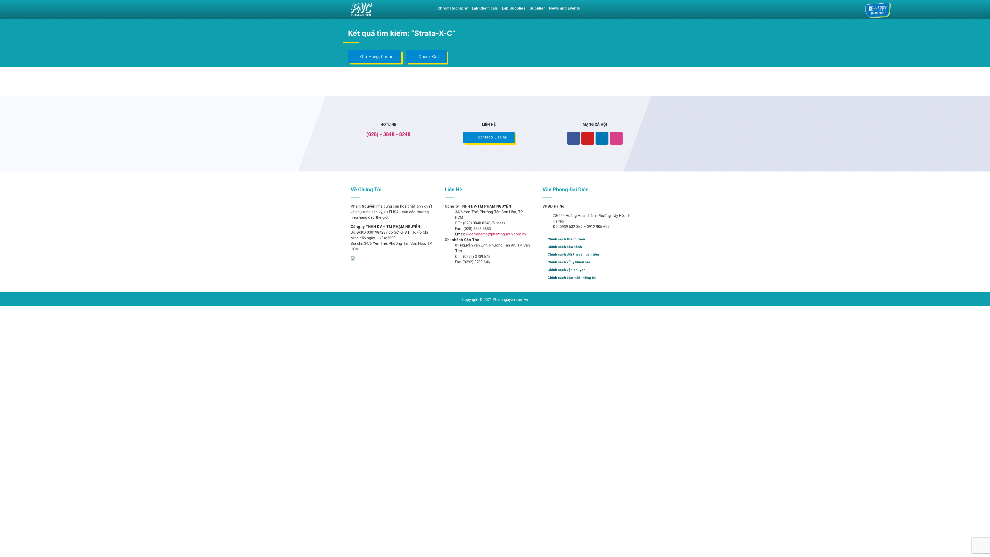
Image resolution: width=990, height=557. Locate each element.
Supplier (537, 8)
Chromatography (453, 8)
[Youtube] (587, 138)
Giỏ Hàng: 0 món (376, 56)
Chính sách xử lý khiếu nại (569, 262)
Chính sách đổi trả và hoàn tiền (573, 254)
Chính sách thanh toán (566, 239)
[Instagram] (616, 138)
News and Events (564, 8)
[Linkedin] (602, 138)
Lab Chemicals (485, 8)
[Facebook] (573, 138)
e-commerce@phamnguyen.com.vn (495, 234)
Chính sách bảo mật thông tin (572, 278)
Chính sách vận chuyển (566, 270)
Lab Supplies (513, 8)
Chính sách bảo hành (565, 247)
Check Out (428, 56)
